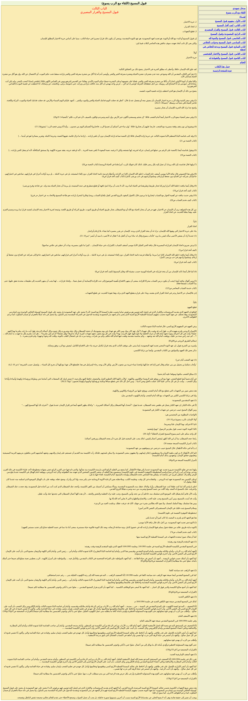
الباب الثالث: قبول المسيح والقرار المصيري (225, 29)
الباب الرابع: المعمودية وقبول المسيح (228, 34)
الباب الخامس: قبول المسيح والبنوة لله (227, 38)
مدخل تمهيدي (239, 8)
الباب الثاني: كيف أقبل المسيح (231, 25)
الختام (243, 62)
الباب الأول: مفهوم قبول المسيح (230, 21)
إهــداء (242, 17)
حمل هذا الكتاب (222, 66)
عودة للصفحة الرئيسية (222, 71)
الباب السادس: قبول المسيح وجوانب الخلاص (224, 42)
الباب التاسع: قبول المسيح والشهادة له (227, 58)
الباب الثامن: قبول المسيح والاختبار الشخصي (224, 54)
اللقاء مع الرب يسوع (236, 12)
